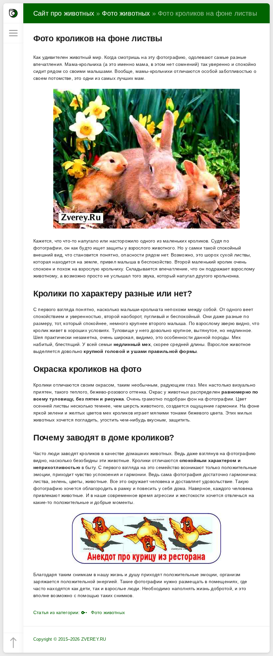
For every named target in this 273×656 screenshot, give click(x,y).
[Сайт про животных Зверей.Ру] (13, 13)
